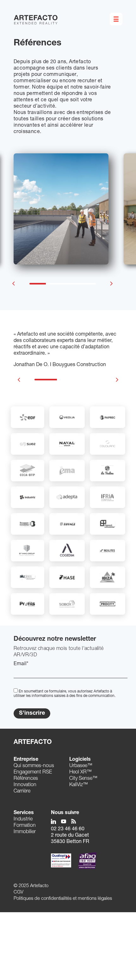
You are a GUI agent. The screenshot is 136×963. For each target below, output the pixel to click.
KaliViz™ (78, 785)
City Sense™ (83, 778)
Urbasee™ (80, 766)
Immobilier (25, 832)
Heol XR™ (80, 772)
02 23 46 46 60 (67, 829)
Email (21, 664)
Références (26, 778)
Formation (25, 825)
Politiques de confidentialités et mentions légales (63, 898)
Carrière (22, 791)
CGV (18, 892)
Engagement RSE (33, 772)
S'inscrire (32, 713)
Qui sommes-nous (34, 766)
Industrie (23, 819)
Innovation (25, 785)
